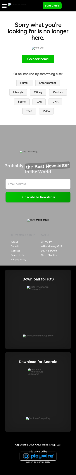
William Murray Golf (51, 246)
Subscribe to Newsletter (38, 197)
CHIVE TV (46, 241)
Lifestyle (18, 92)
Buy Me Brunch (49, 250)
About (14, 241)
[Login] (67, 6)
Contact (15, 250)
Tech (29, 111)
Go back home (38, 59)
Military (38, 92)
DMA (55, 101)
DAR (39, 101)
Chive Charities (49, 255)
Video (46, 111)
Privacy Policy (18, 259)
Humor (24, 82)
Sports (22, 101)
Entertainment (47, 82)
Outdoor (58, 92)
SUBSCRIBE (52, 5)
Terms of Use (18, 255)
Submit (15, 246)
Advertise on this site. (38, 462)
